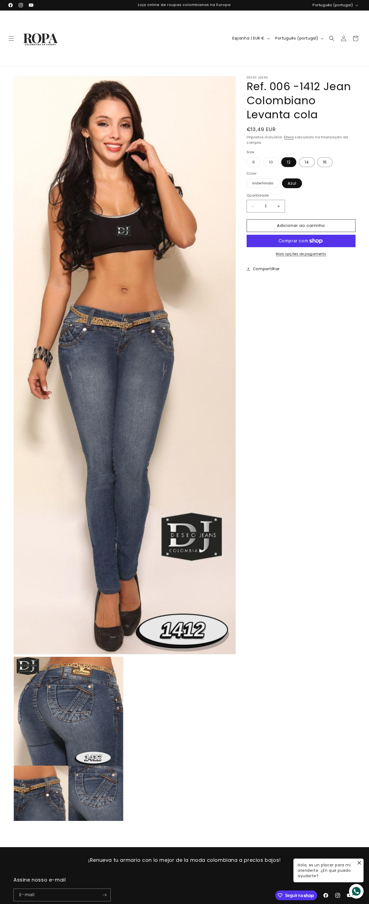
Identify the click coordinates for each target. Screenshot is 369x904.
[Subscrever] (104, 895)
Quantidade (258, 195)
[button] (11, 38)
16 (325, 162)
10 (274, 163)
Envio (289, 137)
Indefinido (265, 184)
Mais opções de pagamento (301, 254)
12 (289, 162)
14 (307, 162)
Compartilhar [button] (266, 269)
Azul (292, 183)
